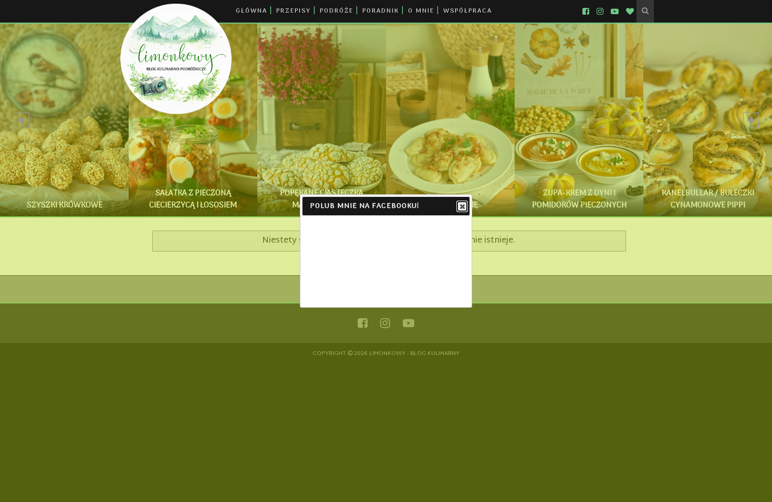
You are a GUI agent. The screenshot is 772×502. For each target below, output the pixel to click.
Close (462, 206)
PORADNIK (380, 11)
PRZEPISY (293, 11)
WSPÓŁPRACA (467, 11)
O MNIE (421, 11)
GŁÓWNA (251, 11)
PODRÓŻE (336, 11)
